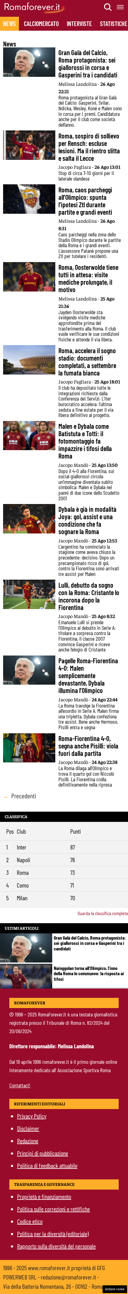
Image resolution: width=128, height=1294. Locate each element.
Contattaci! (19, 1085)
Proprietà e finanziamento (44, 1196)
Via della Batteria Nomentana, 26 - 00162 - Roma (53, 1286)
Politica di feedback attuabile (47, 1165)
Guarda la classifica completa (103, 913)
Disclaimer (28, 1128)
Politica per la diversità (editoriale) (53, 1233)
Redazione (27, 1140)
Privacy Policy (31, 1116)
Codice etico (30, 1221)
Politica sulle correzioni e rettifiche (53, 1209)
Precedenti (19, 796)
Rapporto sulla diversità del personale (56, 1246)
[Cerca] (108, 7)
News (9, 23)
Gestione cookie (115, 1289)
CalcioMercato (41, 23)
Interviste (79, 23)
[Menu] (121, 7)
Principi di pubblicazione (42, 1153)
